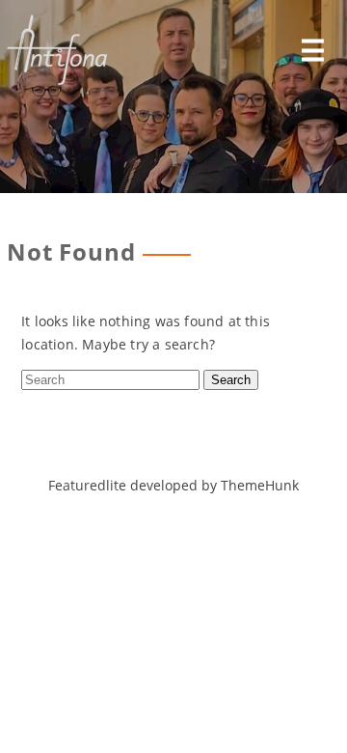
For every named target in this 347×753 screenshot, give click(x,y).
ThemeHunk (260, 485)
